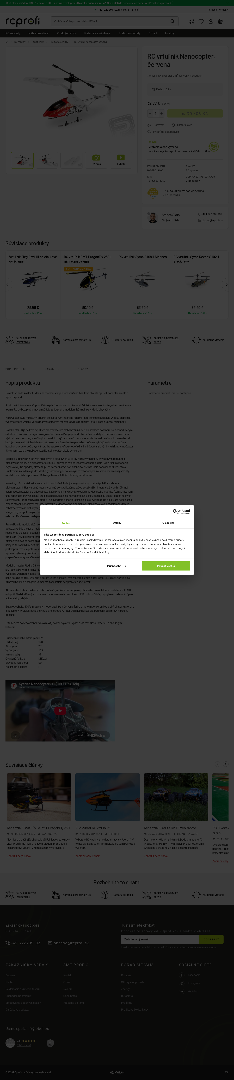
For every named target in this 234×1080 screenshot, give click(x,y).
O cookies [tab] (168, 522)
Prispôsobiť (114, 565)
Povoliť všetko (166, 565)
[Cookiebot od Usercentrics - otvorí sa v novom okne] (175, 511)
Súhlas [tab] (65, 523)
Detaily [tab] (117, 522)
